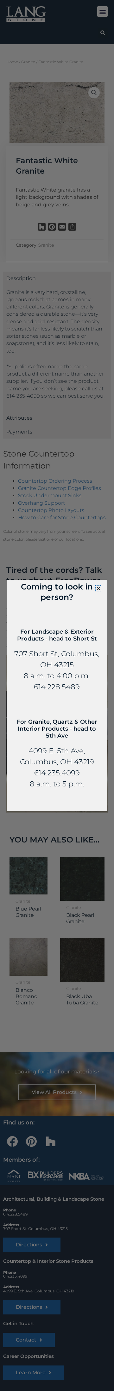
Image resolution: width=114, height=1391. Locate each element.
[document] (57, 695)
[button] (98, 588)
